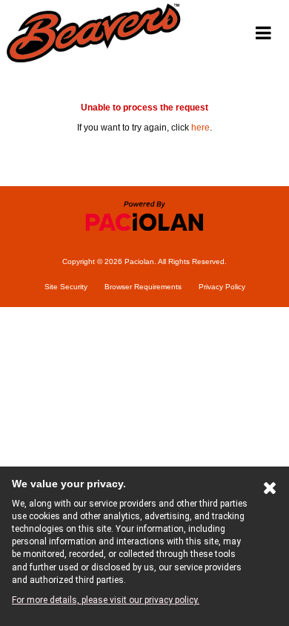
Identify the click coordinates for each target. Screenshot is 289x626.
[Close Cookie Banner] (270, 491)
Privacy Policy (222, 287)
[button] (263, 33)
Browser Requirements (143, 287)
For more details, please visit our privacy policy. (105, 600)
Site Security (65, 287)
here (200, 127)
